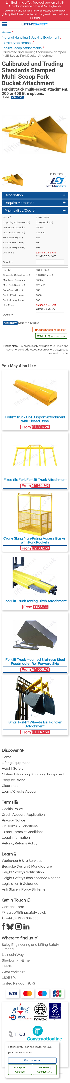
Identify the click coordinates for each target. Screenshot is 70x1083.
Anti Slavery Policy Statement (25, 889)
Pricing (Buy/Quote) (19, 210)
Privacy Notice (13, 820)
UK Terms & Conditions (20, 826)
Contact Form (13, 907)
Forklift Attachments (16, 42)
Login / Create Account (20, 791)
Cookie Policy (12, 809)
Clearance (10, 786)
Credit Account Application (23, 814)
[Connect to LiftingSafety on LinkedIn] (26, 928)
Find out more (32, 1060)
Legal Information (16, 837)
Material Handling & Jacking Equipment (30, 37)
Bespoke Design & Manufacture (27, 866)
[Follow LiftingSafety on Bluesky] (10, 928)
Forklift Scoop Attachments (22, 48)
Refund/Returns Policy (19, 843)
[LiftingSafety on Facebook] (4, 928)
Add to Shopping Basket (51, 330)
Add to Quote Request (52, 336)
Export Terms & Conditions (22, 832)
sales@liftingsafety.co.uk (25, 912)
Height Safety (13, 768)
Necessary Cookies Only (44, 1069)
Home (6, 32)
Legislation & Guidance (20, 884)
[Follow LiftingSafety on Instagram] (18, 928)
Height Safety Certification (23, 872)
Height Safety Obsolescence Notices (31, 878)
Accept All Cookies (20, 1069)
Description (13, 195)
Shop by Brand (13, 780)
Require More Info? (19, 203)
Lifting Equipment (16, 763)
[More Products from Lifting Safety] (56, 181)
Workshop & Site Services (22, 861)
